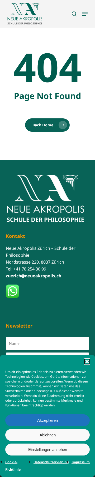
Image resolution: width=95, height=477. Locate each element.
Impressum (81, 462)
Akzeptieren (47, 420)
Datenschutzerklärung (51, 462)
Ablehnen (48, 435)
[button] (87, 361)
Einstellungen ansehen (47, 449)
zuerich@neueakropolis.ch (33, 276)
